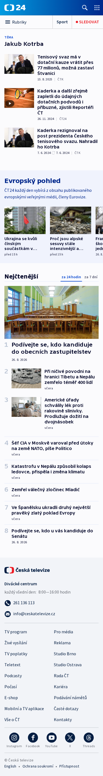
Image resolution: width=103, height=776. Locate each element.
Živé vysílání (15, 642)
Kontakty (63, 719)
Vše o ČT (12, 719)
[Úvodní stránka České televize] (27, 569)
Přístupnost (69, 766)
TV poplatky (15, 653)
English (10, 766)
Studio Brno (65, 653)
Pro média (63, 631)
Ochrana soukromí (38, 766)
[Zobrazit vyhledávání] (85, 7)
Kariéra (61, 686)
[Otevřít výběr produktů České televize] (97, 7)
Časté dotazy (66, 708)
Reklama (62, 642)
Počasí (10, 686)
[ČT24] (15, 7)
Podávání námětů (70, 697)
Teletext (12, 664)
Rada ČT (61, 675)
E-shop (11, 697)
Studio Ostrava (68, 664)
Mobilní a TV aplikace (24, 708)
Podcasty (13, 675)
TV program (15, 631)
